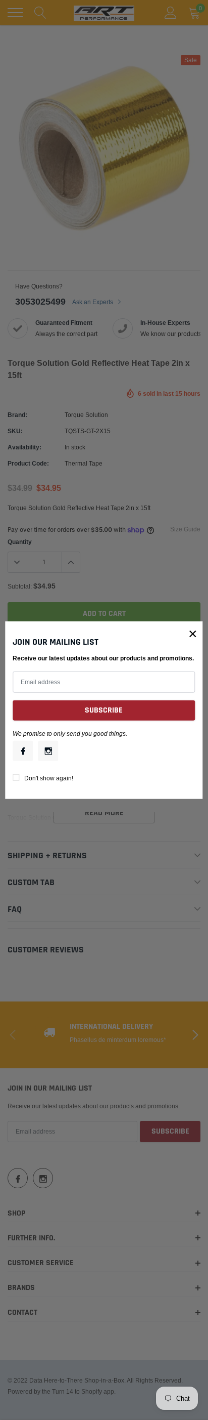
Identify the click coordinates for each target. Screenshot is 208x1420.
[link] (23, 750)
